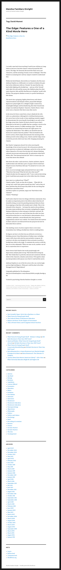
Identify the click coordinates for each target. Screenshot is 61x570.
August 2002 (11, 527)
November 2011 (12, 493)
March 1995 (11, 533)
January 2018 (11, 473)
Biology (10, 378)
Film (34, 287)
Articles (10, 374)
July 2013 (10, 485)
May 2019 (10, 466)
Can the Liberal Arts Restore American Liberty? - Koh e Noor (25, 357)
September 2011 (12, 498)
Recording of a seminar (15, 421)
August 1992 (11, 535)
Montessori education (14, 403)
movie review (25, 288)
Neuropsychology (13, 407)
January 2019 (11, 471)
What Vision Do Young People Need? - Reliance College (24, 337)
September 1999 (12, 529)
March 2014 (11, 481)
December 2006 (12, 516)
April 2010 (11, 502)
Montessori (11, 401)
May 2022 (10, 456)
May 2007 (10, 512)
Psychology (18, 285)
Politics (10, 413)
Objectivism (11, 409)
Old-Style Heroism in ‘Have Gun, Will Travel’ (27, 343)
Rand (9, 419)
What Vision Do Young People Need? (18, 316)
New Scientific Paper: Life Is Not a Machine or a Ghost (24, 314)
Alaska (32, 285)
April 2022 (11, 458)
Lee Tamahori (14, 288)
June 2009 (10, 508)
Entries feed (11, 553)
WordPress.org (12, 557)
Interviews (11, 398)
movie (19, 288)
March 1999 (11, 531)
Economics (11, 386)
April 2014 (11, 479)
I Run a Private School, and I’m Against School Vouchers (24, 322)
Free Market (11, 394)
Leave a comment (34, 288)
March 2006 (11, 518)
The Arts (28, 285)
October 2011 (11, 495)
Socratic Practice (13, 427)
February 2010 (12, 506)
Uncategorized (12, 434)
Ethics (9, 390)
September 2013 (12, 483)
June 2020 (10, 462)
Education (11, 388)
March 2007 (11, 514)
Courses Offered (12, 384)
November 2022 (12, 452)
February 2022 (12, 460)
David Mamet (20, 287)
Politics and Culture (13, 415)
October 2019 (11, 464)
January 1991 (11, 537)
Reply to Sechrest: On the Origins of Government (22, 320)
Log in (9, 551)
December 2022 (12, 450)
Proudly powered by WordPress (27, 565)
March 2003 (11, 524)
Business (10, 380)
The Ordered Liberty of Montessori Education (21, 318)
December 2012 (12, 489)
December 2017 (12, 475)
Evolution (10, 392)
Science (10, 425)
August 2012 (11, 491)
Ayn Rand (10, 376)
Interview (10, 396)
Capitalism (11, 382)
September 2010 (12, 500)
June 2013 (10, 487)
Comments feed (12, 555)
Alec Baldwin (38, 285)
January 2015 (11, 477)
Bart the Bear (13, 287)
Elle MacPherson (28, 287)
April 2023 (11, 448)
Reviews (23, 285)
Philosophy (11, 411)
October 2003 (11, 522)
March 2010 (11, 504)
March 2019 (11, 469)
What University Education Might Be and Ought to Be (23, 359)
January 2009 (11, 510)
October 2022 (11, 454)
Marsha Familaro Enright (19, 9)
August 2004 (11, 520)
